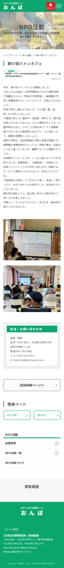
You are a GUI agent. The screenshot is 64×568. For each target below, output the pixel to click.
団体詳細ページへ (32, 385)
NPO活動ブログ (14, 463)
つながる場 (11, 415)
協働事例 (10, 443)
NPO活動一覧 (13, 453)
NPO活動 (26, 55)
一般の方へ (41, 415)
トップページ (10, 55)
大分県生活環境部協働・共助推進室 (21, 535)
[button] (58, 6)
